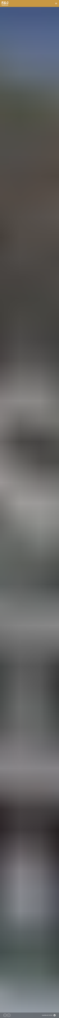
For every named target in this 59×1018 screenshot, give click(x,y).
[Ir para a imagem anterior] (5, 1015)
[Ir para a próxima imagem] (8, 1015)
